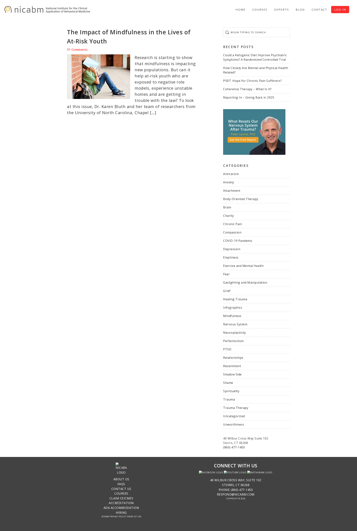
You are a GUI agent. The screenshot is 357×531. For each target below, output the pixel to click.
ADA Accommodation (121, 508)
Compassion (232, 232)
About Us (121, 479)
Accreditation (121, 503)
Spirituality (231, 391)
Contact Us (121, 489)
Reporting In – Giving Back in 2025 (248, 97)
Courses (121, 493)
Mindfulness (232, 316)
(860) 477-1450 (234, 447)
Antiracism (231, 174)
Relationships (233, 358)
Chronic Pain (232, 224)
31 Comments (77, 50)
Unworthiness (233, 424)
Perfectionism (233, 341)
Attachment (231, 191)
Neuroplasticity (234, 333)
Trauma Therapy (235, 408)
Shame (228, 383)
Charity (228, 216)
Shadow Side (232, 374)
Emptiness (231, 257)
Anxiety (228, 182)
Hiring (121, 513)
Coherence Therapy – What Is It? (247, 89)
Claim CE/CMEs (121, 498)
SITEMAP (105, 516)
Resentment (232, 366)
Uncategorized (234, 416)
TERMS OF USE (134, 516)
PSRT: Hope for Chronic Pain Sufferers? (252, 81)
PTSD (227, 349)
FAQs (121, 484)
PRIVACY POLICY (118, 516)
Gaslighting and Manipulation (245, 282)
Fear (226, 274)
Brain (227, 207)
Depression (231, 249)
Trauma (229, 399)
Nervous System (235, 324)
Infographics (232, 307)
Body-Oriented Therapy (240, 199)
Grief (227, 291)
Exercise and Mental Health (243, 266)
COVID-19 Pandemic (238, 241)
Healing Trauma (235, 299)
